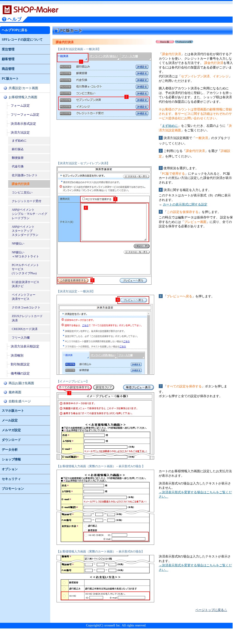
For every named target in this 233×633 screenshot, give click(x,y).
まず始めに (19, 140)
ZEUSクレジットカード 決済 (27, 318)
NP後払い (18, 243)
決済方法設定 (20, 132)
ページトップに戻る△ (211, 610)
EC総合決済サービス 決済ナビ (25, 284)
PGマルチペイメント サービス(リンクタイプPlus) (25, 269)
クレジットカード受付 (26, 201)
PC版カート (10, 78)
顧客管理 (8, 59)
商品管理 (8, 69)
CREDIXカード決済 (24, 329)
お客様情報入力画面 (23, 97)
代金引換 (18, 166)
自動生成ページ (20, 401)
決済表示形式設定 (23, 123)
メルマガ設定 (11, 430)
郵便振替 (18, 157)
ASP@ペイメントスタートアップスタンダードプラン (25, 231)
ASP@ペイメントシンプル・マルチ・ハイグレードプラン (29, 214)
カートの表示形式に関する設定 (185, 204)
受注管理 (8, 49)
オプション (10, 469)
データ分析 (10, 449)
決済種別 (17, 355)
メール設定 (10, 420)
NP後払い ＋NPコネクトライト (25, 254)
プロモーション (13, 488)
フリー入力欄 (21, 337)
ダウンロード (11, 440)
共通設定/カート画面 (23, 88)
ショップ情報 (11, 459)
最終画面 (15, 392)
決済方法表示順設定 (25, 346)
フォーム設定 (20, 105)
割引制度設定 (20, 364)
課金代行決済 (21, 184)
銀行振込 (18, 149)
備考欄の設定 (20, 373)
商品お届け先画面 (21, 383)
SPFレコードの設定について (22, 39)
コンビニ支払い (22, 192)
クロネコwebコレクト (26, 307)
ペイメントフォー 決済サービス (23, 297)
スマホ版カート (13, 410)
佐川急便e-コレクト (25, 175)
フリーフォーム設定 (25, 114)
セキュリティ (11, 479)
